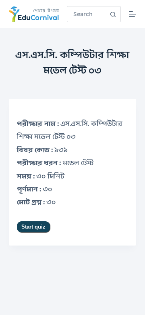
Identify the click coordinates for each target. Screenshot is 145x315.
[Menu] (132, 14)
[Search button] (112, 14)
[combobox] (86, 14)
